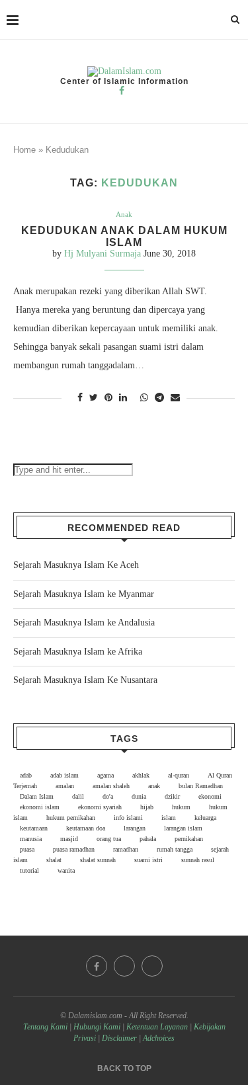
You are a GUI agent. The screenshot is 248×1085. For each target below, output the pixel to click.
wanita (66, 870)
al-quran (178, 775)
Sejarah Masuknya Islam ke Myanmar (83, 594)
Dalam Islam (37, 796)
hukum (181, 807)
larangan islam (183, 828)
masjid (69, 838)
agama (105, 775)
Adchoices (159, 1038)
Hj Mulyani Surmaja (102, 254)
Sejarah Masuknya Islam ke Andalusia (84, 622)
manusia (31, 838)
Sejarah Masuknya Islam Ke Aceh (76, 565)
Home (24, 150)
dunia (139, 796)
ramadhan (125, 849)
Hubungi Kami (96, 1026)
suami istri (148, 860)
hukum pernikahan (70, 817)
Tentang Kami (46, 1026)
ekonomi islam (40, 807)
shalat (54, 860)
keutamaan (34, 828)
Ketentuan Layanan (157, 1026)
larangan (134, 828)
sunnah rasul (197, 860)
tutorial (29, 870)
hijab (146, 807)
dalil (78, 796)
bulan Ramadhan (201, 785)
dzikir (172, 796)
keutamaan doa (85, 828)
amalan (65, 785)
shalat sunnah (98, 860)
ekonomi (210, 796)
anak (154, 785)
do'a (108, 796)
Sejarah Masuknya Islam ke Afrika (77, 652)
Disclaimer (119, 1038)
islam (168, 817)
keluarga (205, 817)
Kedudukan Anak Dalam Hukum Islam (124, 236)
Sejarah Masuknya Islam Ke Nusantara (85, 680)
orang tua (109, 838)
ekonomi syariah (100, 807)
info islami (128, 817)
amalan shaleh (111, 785)
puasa (27, 849)
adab (26, 775)
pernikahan (189, 838)
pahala (148, 838)
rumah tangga (174, 849)
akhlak (140, 775)
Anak (124, 214)
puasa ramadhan (74, 849)
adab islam (64, 775)
